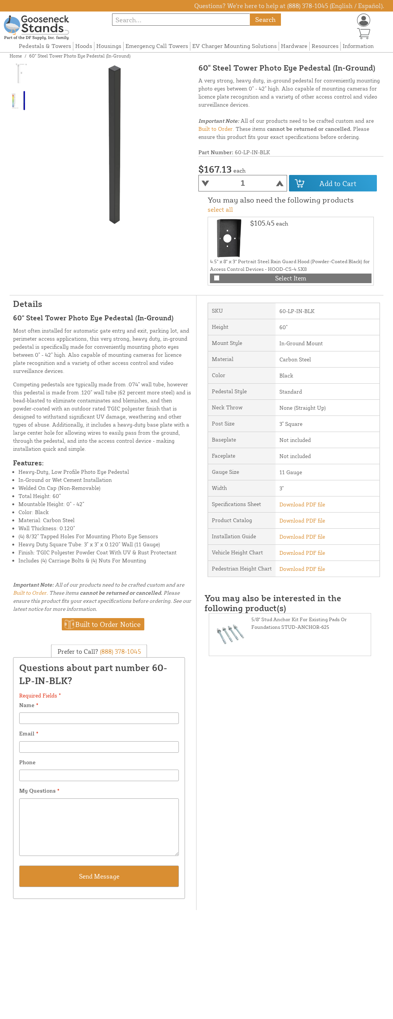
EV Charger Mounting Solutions (234, 45)
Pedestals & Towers (45, 45)
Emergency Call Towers (156, 45)
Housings (108, 45)
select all (220, 209)
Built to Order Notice (107, 624)
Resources (325, 45)
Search (265, 19)
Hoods (83, 45)
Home (16, 56)
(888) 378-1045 (119, 651)
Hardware (294, 45)
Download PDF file (302, 504)
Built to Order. (216, 128)
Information (358, 45)
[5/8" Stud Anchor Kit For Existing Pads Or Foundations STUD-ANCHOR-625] (230, 634)
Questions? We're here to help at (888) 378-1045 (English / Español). (289, 6)
